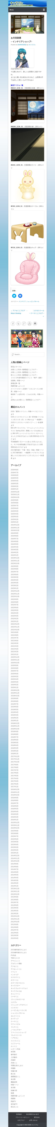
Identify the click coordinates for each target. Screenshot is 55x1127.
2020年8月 (14, 668)
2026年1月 (14, 489)
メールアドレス (35, 323)
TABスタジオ (15, 958)
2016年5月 (14, 809)
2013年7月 (14, 902)
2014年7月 (14, 869)
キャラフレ (16, 2)
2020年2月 (14, 685)
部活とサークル (16, 367)
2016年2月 (14, 817)
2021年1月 (14, 654)
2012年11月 (15, 919)
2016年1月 (14, 820)
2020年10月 (15, 663)
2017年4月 (14, 778)
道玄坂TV (14, 1104)
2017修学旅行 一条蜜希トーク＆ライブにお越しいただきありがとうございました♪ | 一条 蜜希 (27, 455)
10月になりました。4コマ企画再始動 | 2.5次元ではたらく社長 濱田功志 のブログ (27, 444)
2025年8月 (14, 503)
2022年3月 (14, 616)
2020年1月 (14, 687)
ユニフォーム (15, 1043)
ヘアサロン (15, 1038)
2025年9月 (14, 500)
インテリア (22, 301)
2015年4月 (14, 844)
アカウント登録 (16, 963)
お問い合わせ (33, 1120)
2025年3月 (14, 516)
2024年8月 (14, 536)
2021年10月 (15, 630)
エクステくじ (15, 977)
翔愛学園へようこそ (18, 386)
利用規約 (19, 1114)
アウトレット (15, 961)
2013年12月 (15, 889)
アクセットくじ (16, 969)
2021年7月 (14, 638)
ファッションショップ (18, 1032)
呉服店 (13, 1060)
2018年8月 (14, 734)
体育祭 (13, 1052)
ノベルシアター (16, 1030)
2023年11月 (15, 561)
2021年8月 (14, 635)
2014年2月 (14, 883)
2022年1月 (14, 621)
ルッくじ (14, 1046)
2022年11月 (15, 594)
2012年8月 (14, 927)
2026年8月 (14, 470)
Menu (12, 10)
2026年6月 (14, 475)
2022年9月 (14, 599)
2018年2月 (14, 751)
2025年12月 (15, 492)
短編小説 (14, 1090)
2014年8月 (14, 867)
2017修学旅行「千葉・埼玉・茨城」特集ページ (27, 450)
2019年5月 (14, 709)
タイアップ (15, 1019)
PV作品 (13, 955)
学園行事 (14, 1071)
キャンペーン (15, 994)
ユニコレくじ (15, 1041)
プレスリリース (16, 1035)
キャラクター (15, 985)
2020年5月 (14, 676)
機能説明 (14, 1082)
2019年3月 (14, 715)
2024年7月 (14, 539)
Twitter (18, 323)
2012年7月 (14, 930)
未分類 (13, 1079)
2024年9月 (14, 533)
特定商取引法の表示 (32, 1114)
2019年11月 (15, 693)
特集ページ (15, 1085)
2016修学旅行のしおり (19, 952)
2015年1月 (14, 853)
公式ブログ (21, 1120)
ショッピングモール (32, 301)
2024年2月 (14, 552)
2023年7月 (14, 572)
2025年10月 (15, 497)
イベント (14, 972)
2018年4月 (14, 745)
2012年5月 (14, 935)
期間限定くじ (15, 1076)
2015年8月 (14, 833)
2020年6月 (14, 674)
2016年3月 (14, 814)
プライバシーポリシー (22, 1117)
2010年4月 (14, 938)
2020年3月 (14, 682)
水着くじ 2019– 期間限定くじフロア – (24, 369)
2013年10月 (15, 894)
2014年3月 (14, 880)
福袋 (12, 1093)
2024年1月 (14, 555)
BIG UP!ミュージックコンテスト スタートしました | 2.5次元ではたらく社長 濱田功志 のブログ (27, 436)
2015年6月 (14, 839)
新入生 (13, 1074)
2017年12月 (15, 756)
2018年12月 (15, 723)
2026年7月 (14, 472)
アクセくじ (15, 966)
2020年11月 (15, 660)
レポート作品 (15, 1049)
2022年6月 (14, 607)
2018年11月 (15, 726)
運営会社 (37, 1117)
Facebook (13, 323)
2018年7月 (14, 737)
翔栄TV (13, 1101)
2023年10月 (15, 563)
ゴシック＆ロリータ (18, 999)
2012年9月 (14, 924)
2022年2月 (14, 618)
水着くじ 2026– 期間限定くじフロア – (24, 372)
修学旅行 (14, 1054)
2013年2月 (14, 913)
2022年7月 (14, 605)
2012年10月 (15, 922)
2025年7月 (14, 506)
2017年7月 (14, 770)
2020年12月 (15, 657)
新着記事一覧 (15, 383)
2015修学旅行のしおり (19, 950)
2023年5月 (14, 577)
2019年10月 (15, 696)
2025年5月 (14, 511)
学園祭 (13, 1068)
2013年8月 (14, 900)
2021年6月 (14, 641)
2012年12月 (15, 916)
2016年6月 (14, 806)
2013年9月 (14, 897)
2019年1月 (14, 720)
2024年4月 (14, 547)
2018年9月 (14, 731)
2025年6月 (14, 508)
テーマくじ (15, 1021)
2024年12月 (15, 525)
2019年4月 (14, 712)
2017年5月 (14, 776)
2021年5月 (14, 643)
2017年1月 (14, 787)
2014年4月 (14, 878)
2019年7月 (14, 704)
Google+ (24, 323)
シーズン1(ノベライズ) (19, 1010)
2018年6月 (14, 740)
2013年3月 (14, 911)
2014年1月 (14, 886)
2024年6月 (14, 541)
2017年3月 (14, 781)
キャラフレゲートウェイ (19, 988)
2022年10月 (15, 596)
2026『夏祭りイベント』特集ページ (23, 411)
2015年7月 (14, 836)
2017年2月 (14, 784)
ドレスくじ (15, 1027)
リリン (40, 411)
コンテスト (15, 1008)
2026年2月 (14, 486)
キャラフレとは (16, 991)
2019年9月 (14, 698)
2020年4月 (14, 679)
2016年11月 (15, 792)
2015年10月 (15, 828)
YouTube (29, 323)
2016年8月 (14, 800)
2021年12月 (15, 624)
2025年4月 (14, 514)
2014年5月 (14, 875)
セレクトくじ (15, 1016)
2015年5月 (14, 842)
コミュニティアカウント (19, 1005)
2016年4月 (14, 811)
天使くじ (14, 1063)
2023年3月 (14, 583)
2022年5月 (14, 610)
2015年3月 (14, 847)
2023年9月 (14, 566)
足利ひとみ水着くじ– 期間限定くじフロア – (26, 400)
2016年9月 (14, 798)
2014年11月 (15, 858)
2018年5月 (14, 743)
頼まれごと (15, 1107)
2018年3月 (14, 748)
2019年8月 (14, 701)
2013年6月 (14, 905)
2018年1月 (14, 753)
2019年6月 (14, 707)
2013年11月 (15, 891)
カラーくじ (15, 980)
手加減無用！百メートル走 (20, 442)
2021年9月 (14, 632)
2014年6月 (14, 872)
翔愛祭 (13, 1098)
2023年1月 (14, 588)
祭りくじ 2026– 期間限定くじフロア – (24, 375)
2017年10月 (15, 762)
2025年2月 (14, 519)
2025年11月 (15, 494)
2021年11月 (15, 627)
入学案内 (14, 1057)
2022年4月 (14, 613)
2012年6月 (14, 933)
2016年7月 (14, 803)
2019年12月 (15, 690)
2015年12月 (15, 822)
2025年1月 (14, 522)
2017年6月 (14, 773)
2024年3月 (14, 550)
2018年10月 (15, 729)
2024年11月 (15, 528)
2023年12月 (15, 558)
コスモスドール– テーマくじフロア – (36, 313)
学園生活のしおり (17, 1065)
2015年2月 (14, 850)
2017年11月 (15, 759)
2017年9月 (14, 765)
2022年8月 (14, 602)
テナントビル (15, 1024)
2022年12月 (15, 591)
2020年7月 (14, 671)
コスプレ (14, 1002)
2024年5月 (14, 544)
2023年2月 (14, 585)
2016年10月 (15, 795)
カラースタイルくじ (18, 983)
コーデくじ (15, 996)
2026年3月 (14, 483)
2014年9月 (14, 864)
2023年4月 (14, 580)
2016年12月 (15, 789)
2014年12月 (15, 855)
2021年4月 (14, 646)
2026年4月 (14, 481)
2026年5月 (14, 478)
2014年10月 (15, 861)
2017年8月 (14, 767)
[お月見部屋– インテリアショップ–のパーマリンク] (27, 24)
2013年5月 (14, 908)
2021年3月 (14, 649)
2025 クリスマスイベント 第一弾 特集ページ (26, 417)
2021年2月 (14, 652)
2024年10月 (15, 530)
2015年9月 (14, 831)
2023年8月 (14, 569)
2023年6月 (14, 574)
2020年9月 (14, 665)
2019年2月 (14, 718)
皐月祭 (13, 1087)
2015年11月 (15, 825)
